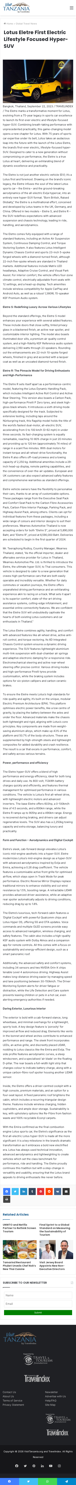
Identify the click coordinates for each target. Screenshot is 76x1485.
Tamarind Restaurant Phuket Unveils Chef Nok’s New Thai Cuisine (19, 1266)
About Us (8, 1396)
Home (9, 23)
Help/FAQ (50, 1400)
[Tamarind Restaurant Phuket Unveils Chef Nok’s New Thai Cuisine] (20, 1249)
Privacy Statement (13, 1404)
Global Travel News (26, 23)
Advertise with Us (55, 1396)
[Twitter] (15, 1191)
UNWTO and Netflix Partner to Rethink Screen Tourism (19, 1228)
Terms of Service (12, 1400)
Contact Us (9, 1392)
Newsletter (51, 1392)
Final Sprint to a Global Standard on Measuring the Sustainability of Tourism (54, 1230)
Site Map (50, 1404)
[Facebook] (6, 1191)
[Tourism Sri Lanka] (16, 7)
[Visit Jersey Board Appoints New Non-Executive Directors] (56, 1249)
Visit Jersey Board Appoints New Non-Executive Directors (52, 1266)
